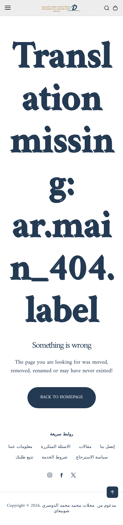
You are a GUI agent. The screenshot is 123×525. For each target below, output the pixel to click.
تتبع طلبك (24, 457)
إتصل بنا (107, 447)
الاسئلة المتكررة (55, 447)
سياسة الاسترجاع (92, 457)
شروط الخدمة (55, 457)
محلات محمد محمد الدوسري (68, 506)
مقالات (85, 447)
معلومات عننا (20, 447)
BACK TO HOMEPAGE (61, 397)
